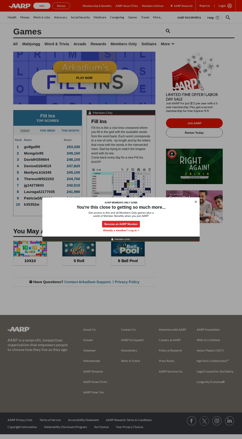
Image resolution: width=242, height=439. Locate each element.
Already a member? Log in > (121, 230)
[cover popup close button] (196, 202)
